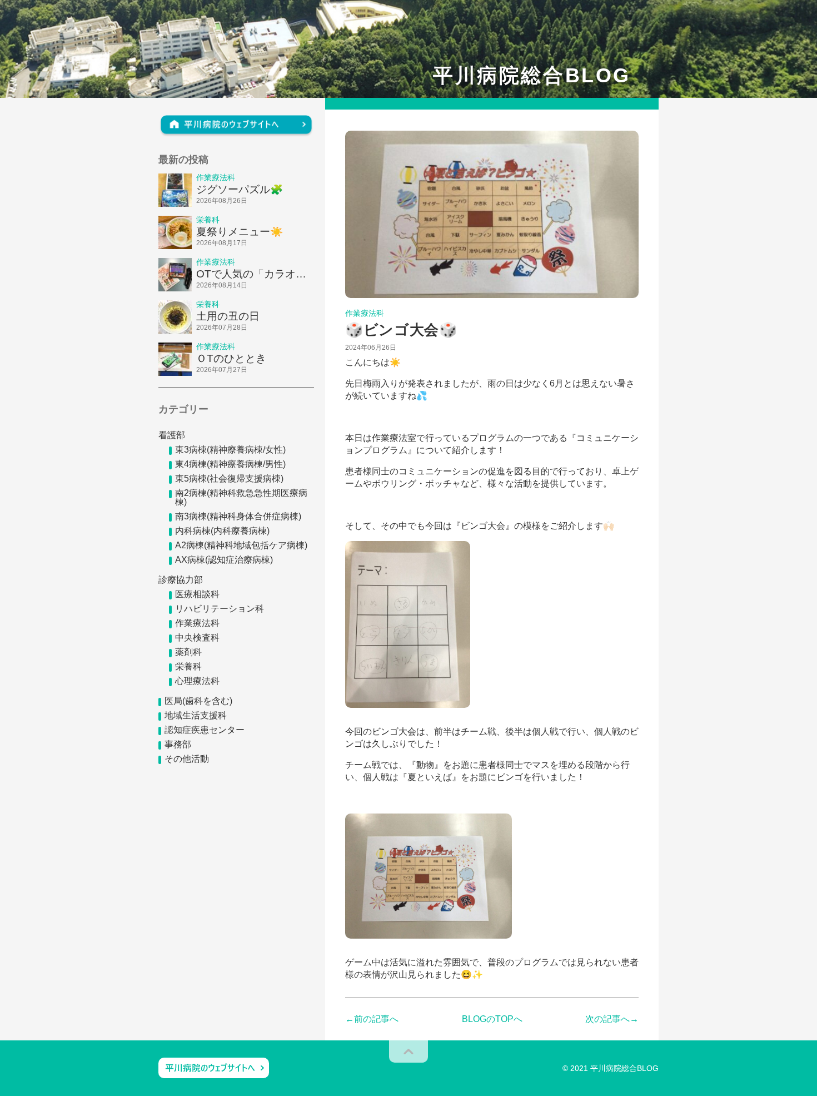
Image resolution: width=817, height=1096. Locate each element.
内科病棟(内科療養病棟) (222, 530)
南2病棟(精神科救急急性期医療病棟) (241, 497)
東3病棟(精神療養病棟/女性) (230, 449)
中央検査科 (197, 637)
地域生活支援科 (196, 715)
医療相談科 (197, 594)
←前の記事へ (371, 1019)
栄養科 (188, 666)
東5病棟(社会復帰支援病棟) (229, 478)
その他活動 (187, 758)
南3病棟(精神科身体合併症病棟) (238, 516)
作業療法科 (197, 623)
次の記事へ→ (612, 1019)
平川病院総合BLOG (532, 76)
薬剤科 (188, 652)
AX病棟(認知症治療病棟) (224, 559)
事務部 (178, 744)
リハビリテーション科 (219, 608)
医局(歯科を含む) (198, 701)
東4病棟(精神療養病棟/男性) (230, 464)
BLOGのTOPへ (492, 1019)
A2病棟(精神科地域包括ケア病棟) (241, 545)
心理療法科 (197, 681)
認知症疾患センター (205, 730)
